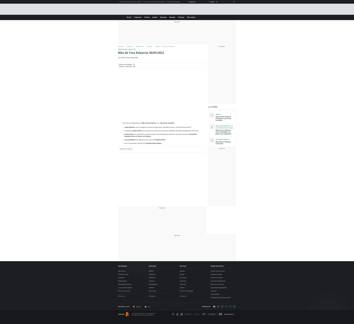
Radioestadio (122, 281)
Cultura (182, 288)
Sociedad (183, 281)
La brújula (121, 278)
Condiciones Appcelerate (219, 288)
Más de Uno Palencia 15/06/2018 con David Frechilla (223, 118)
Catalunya (152, 274)
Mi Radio (212, 1)
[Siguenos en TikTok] (218, 306)
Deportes (172, 17)
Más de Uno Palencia (126, 149)
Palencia (149, 46)
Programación (192, 1)
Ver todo (120, 296)
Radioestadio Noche (124, 284)
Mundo (182, 274)
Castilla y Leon (140, 46)
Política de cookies (217, 278)
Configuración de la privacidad (220, 297)
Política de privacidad (218, 271)
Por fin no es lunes (124, 291)
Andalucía (152, 278)
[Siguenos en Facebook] (226, 306)
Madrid (151, 271)
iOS (148, 307)
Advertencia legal (216, 274)
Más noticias (191, 17)
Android (138, 307)
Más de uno (122, 271)
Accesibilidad (215, 294)
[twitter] (134, 65)
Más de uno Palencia (169, 46)
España (154, 17)
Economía (163, 17)
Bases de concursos (217, 284)
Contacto (214, 291)
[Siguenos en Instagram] (222, 306)
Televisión (183, 284)
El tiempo (181, 17)
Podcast (147, 17)
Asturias (151, 288)
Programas (138, 17)
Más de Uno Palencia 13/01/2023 (223, 143)
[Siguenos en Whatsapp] (234, 306)
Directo (129, 17)
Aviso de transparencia (218, 281)
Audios (157, 46)
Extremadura (153, 284)
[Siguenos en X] (230, 306)
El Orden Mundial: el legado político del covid (177, 1)
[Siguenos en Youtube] (214, 306)
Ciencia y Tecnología (186, 291)
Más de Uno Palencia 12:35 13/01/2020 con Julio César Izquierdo (223, 132)
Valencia (152, 281)
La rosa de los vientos (125, 288)
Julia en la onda (123, 274)
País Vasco (152, 291)
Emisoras (129, 46)
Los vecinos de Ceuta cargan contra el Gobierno (154, 1)
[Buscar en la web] (234, 1)
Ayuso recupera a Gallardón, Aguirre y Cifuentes (130, 1)
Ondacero (121, 46)
